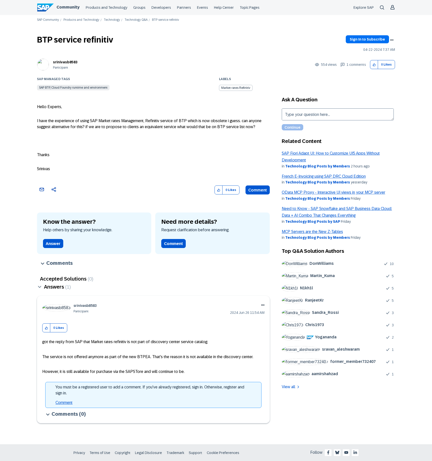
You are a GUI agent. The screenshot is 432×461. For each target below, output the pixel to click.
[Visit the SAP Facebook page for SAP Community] (328, 452)
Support (195, 453)
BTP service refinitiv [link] (165, 20)
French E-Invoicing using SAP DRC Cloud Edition (324, 176)
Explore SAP (364, 8)
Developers (161, 8)
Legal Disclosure (148, 453)
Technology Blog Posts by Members (317, 166)
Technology (112, 20)
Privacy (79, 453)
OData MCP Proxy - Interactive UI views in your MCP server (333, 192)
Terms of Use (100, 453)
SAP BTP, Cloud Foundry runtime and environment (73, 87)
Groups (139, 8)
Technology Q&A (136, 20)
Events (202, 8)
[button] (374, 64)
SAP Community (48, 20)
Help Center (224, 8)
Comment (257, 190)
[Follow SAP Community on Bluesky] (337, 452)
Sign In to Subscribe (367, 39)
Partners (184, 8)
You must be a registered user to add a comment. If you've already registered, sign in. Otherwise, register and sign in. (150, 390)
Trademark (175, 453)
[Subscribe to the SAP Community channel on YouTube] (346, 452)
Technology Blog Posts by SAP (312, 221)
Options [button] (392, 40)
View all (288, 387)
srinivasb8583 (65, 62)
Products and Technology (106, 8)
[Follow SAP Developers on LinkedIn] (355, 452)
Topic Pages (250, 8)
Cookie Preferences (223, 453)
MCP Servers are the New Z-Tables (312, 231)
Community (68, 7)
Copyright (122, 453)
